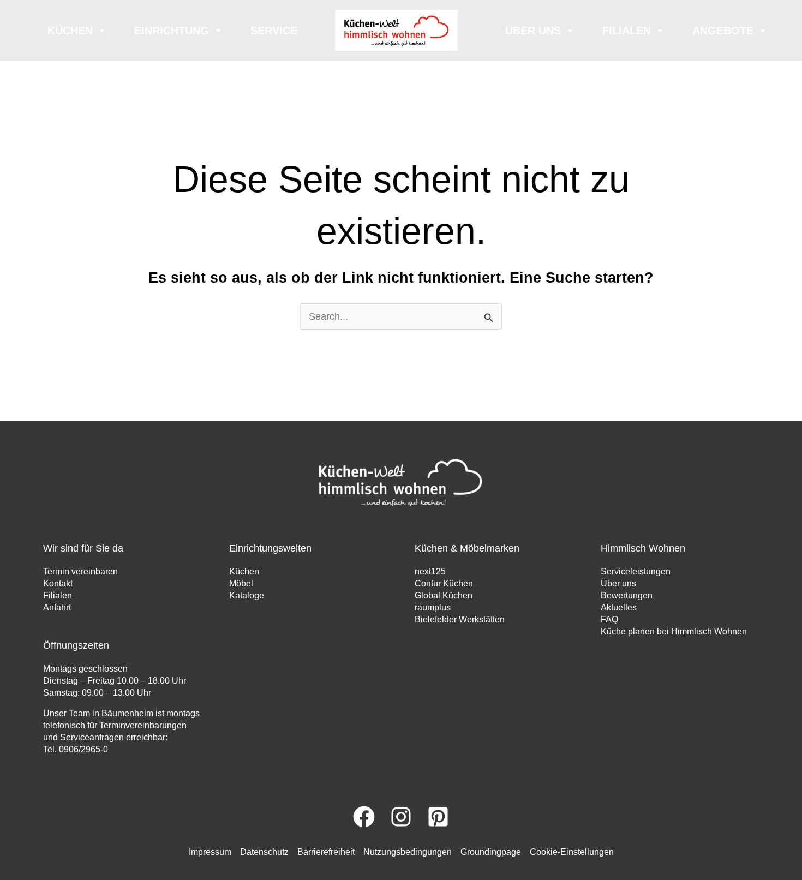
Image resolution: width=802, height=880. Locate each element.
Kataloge (246, 595)
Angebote (722, 31)
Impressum (210, 852)
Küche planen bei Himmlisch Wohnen (674, 631)
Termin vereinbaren (80, 571)
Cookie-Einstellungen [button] (572, 852)
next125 (430, 571)
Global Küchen (443, 595)
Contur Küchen (444, 583)
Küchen (70, 31)
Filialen (626, 31)
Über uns (533, 31)
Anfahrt (57, 607)
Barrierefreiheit (326, 852)
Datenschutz (264, 852)
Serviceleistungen (636, 571)
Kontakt (58, 583)
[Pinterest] (438, 817)
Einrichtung (171, 31)
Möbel (241, 583)
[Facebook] (364, 817)
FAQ (609, 619)
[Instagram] (401, 817)
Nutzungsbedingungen (407, 852)
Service (273, 31)
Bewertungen (627, 595)
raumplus (433, 607)
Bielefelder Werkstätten (460, 619)
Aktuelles (619, 607)
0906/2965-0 (83, 749)
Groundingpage (490, 852)
